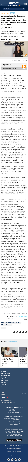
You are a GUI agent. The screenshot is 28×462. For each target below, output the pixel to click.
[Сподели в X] (17, 332)
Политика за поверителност (14, 448)
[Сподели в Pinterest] (23, 332)
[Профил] (26, 4)
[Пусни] (24, 66)
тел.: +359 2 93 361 (14, 410)
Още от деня (5, 373)
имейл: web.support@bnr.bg (14, 412)
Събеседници (5, 13)
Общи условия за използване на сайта (14, 445)
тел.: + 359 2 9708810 (14, 419)
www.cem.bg (14, 424)
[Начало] (14, 3)
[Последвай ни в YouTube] (15, 459)
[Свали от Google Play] (18, 440)
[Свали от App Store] (10, 440)
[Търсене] (23, 9)
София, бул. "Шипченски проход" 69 (14, 418)
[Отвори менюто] (1, 3)
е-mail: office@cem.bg (14, 423)
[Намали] (26, 60)
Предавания (5, 378)
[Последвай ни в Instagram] (12, 459)
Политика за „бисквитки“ (14, 451)
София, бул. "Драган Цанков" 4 (14, 409)
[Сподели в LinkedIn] (20, 332)
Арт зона (4, 380)
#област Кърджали (6, 324)
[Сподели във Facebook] (14, 332)
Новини (3, 371)
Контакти (5, 387)
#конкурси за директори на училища (11, 322)
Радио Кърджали (9, 27)
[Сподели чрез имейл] (26, 332)
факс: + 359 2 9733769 (14, 421)
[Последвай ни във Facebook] (8, 459)
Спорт (3, 382)
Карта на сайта (14, 455)
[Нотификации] (24, 4)
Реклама (4, 384)
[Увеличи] (23, 60)
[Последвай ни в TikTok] (19, 459)
